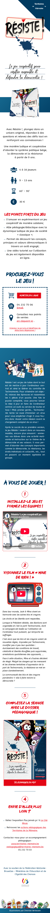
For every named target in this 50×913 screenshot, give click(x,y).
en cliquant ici (25, 321)
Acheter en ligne (29, 295)
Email (20, 307)
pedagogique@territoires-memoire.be (25, 847)
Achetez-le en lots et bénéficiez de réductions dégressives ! (25, 329)
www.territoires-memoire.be (25, 844)
